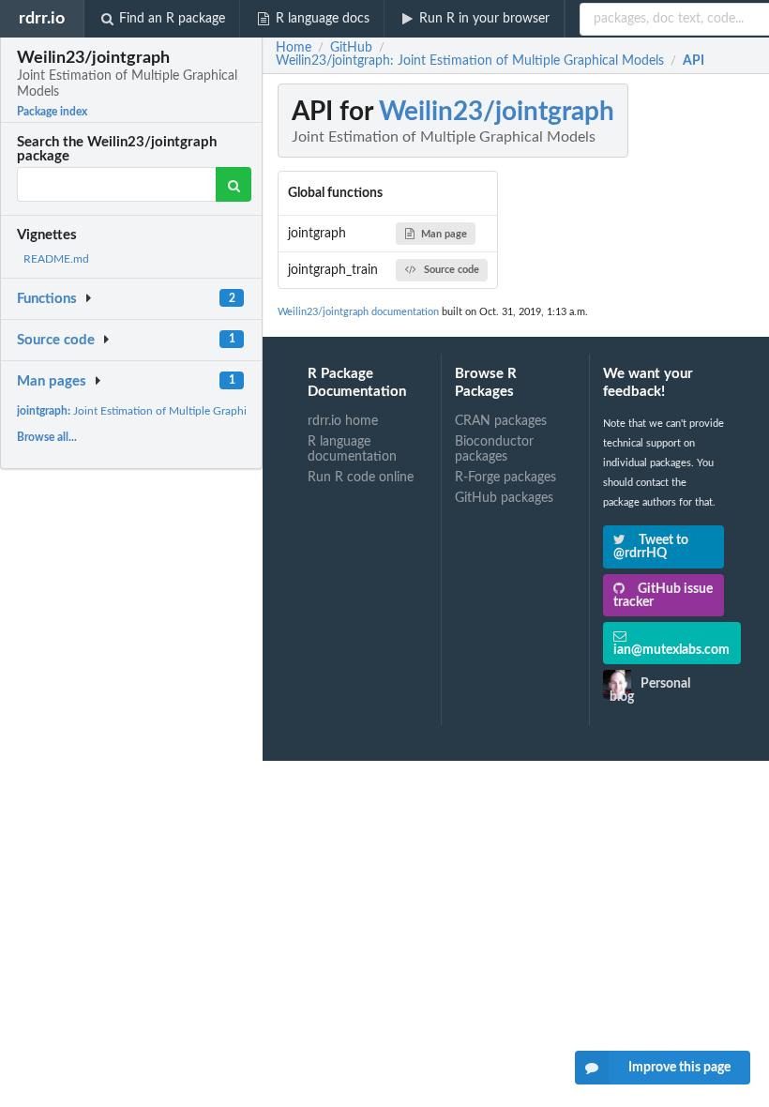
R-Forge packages (505, 477)
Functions (47, 299)
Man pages (51, 381)
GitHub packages (504, 498)
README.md (56, 259)
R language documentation (352, 449)
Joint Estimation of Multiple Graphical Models (158, 411)
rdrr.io (42, 18)
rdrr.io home (343, 421)
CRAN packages (501, 421)
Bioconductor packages (494, 449)
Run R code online (361, 477)
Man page (444, 234)
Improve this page (679, 1067)
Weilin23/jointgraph (496, 112)
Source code (56, 340)
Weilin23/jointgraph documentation (358, 312)
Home (293, 47)
